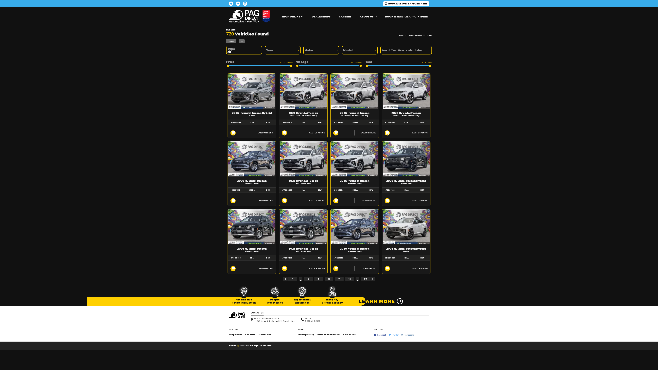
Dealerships (321, 16)
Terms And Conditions (328, 335)
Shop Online (235, 335)
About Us (250, 335)
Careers (345, 16)
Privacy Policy (306, 335)
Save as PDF (349, 335)
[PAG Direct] (244, 16)
